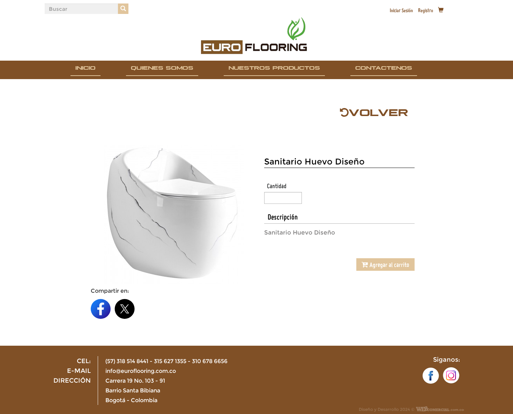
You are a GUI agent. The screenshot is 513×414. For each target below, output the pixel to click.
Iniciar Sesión (401, 10)
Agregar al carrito (388, 264)
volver (378, 116)
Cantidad (277, 185)
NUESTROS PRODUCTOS (274, 69)
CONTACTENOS (383, 69)
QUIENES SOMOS (162, 69)
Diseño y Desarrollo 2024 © (387, 409)
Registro (425, 10)
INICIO (85, 69)
